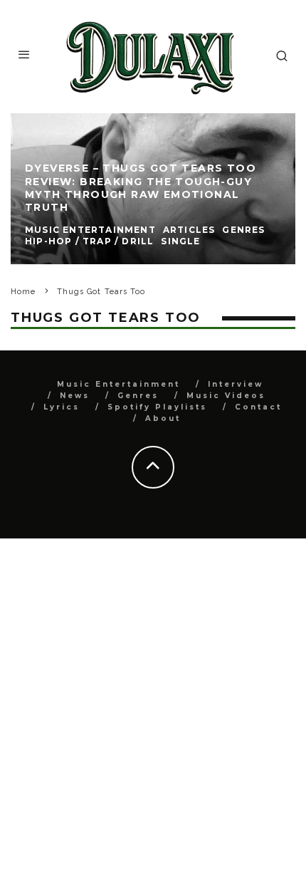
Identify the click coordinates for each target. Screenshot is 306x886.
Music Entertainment (118, 384)
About (163, 418)
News (75, 395)
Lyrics (61, 407)
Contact (258, 407)
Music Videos (225, 395)
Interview (235, 384)
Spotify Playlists (157, 407)
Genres (138, 395)
